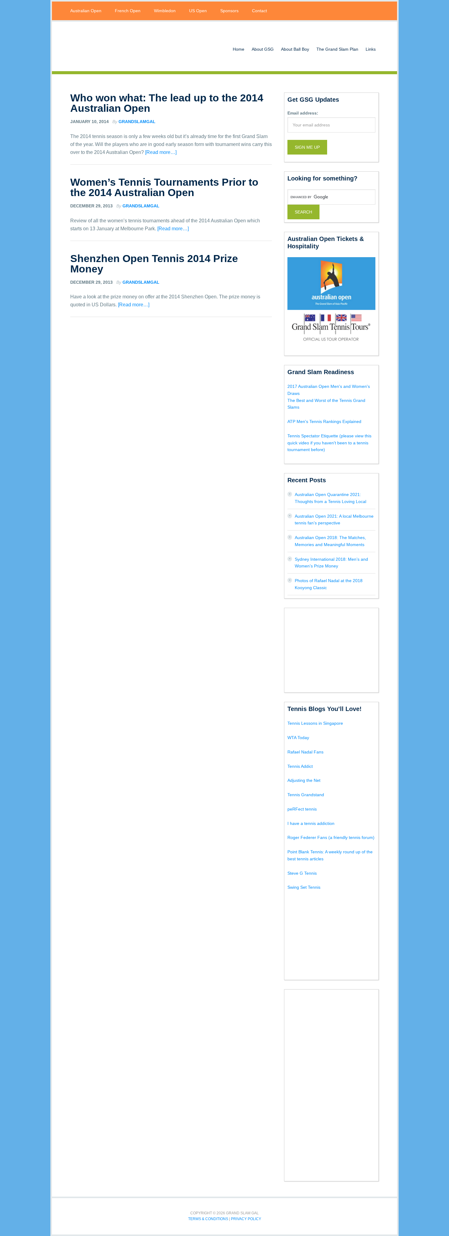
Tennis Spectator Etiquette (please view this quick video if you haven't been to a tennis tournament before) (329, 442)
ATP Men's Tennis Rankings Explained (324, 421)
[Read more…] (161, 152)
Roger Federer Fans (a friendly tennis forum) (330, 837)
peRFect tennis (302, 809)
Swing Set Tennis (303, 887)
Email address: (302, 113)
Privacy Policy (246, 1219)
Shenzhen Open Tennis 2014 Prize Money (154, 264)
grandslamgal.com (119, 46)
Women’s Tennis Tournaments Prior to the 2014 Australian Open (164, 187)
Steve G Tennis (302, 873)
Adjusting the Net (303, 780)
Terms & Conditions (208, 1219)
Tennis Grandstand (305, 794)
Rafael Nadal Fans (305, 751)
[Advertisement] (333, 649)
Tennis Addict (300, 766)
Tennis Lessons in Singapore (315, 723)
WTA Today (298, 737)
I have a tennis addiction (310, 823)
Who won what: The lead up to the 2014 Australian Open (166, 103)
